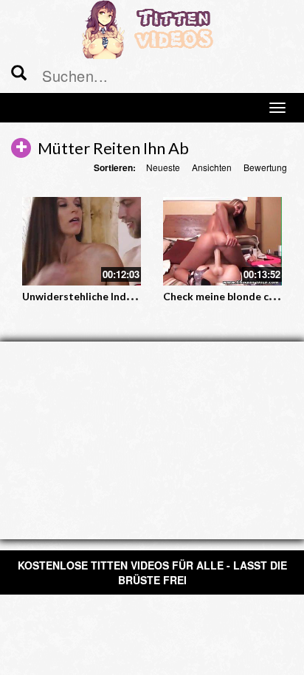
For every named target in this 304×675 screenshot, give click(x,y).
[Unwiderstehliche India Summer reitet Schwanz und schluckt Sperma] (81, 241)
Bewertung (265, 167)
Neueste (163, 167)
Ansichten (212, 167)
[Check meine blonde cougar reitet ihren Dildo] (222, 241)
